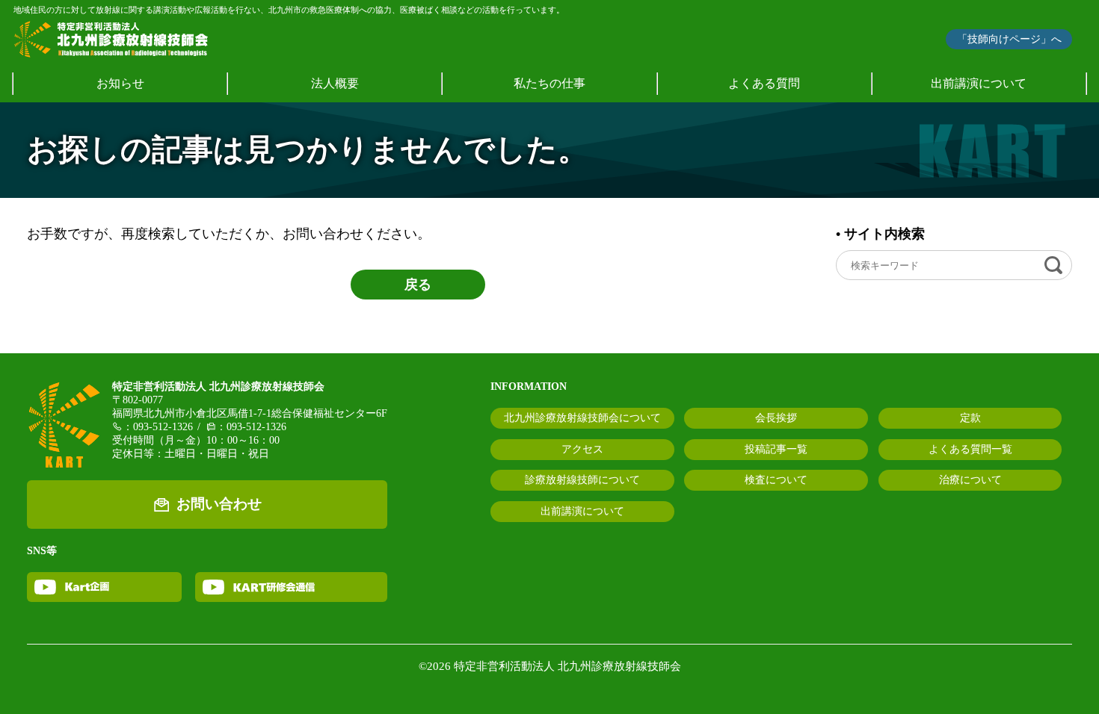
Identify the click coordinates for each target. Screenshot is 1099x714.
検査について (776, 479)
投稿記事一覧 (776, 449)
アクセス (582, 449)
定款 (970, 417)
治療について (970, 479)
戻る (417, 284)
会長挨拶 (776, 417)
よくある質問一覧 (970, 449)
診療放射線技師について (582, 479)
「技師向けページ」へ (1009, 39)
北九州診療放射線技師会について (582, 417)
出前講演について (978, 83)
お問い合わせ (219, 504)
